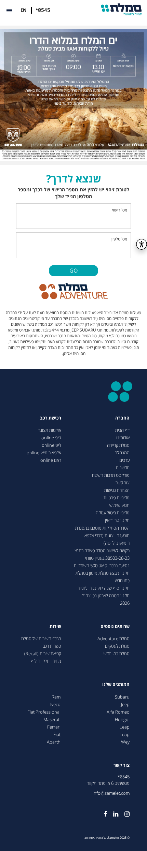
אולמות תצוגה (49, 430)
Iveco (55, 704)
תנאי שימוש (119, 505)
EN (24, 10)
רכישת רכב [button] (50, 418)
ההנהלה (122, 453)
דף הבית (122, 430)
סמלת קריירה (118, 445)
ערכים (124, 460)
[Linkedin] (112, 811)
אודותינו (123, 438)
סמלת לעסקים (117, 646)
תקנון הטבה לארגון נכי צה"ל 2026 (106, 599)
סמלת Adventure (113, 639)
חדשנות (123, 468)
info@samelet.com (111, 793)
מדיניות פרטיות (117, 498)
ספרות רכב (52, 646)
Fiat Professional (44, 712)
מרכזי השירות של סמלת (41, 639)
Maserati (52, 719)
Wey (125, 742)
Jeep (125, 704)
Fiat (57, 734)
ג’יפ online (51, 438)
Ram (56, 697)
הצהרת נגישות (117, 490)
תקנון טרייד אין (117, 520)
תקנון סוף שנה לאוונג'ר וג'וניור (104, 588)
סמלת (121, 9)
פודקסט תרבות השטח (111, 475)
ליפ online (51, 445)
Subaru (122, 697)
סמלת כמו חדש (117, 654)
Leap (125, 727)
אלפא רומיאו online (44, 453)
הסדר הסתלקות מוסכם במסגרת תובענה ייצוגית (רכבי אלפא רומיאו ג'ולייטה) (102, 535)
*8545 (43, 10)
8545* (124, 777)
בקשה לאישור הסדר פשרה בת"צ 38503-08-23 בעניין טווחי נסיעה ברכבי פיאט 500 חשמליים (102, 558)
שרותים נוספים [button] (115, 626)
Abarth (54, 742)
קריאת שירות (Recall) (42, 654)
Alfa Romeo (118, 712)
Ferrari (54, 727)
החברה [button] (122, 418)
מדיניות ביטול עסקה (113, 513)
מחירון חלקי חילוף (46, 661)
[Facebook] (102, 811)
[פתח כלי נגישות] (141, 244)
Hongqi (122, 719)
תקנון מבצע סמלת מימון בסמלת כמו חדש (103, 577)
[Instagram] (124, 811)
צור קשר (123, 483)
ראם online (50, 460)
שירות (55, 626)
